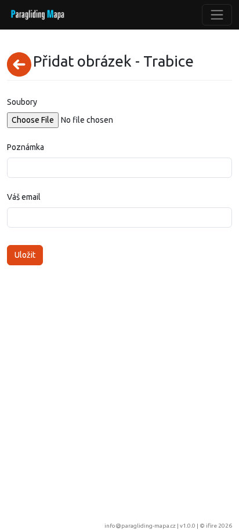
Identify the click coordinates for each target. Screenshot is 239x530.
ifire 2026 (219, 525)
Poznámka (25, 147)
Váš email (24, 197)
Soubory (22, 102)
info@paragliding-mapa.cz (140, 525)
